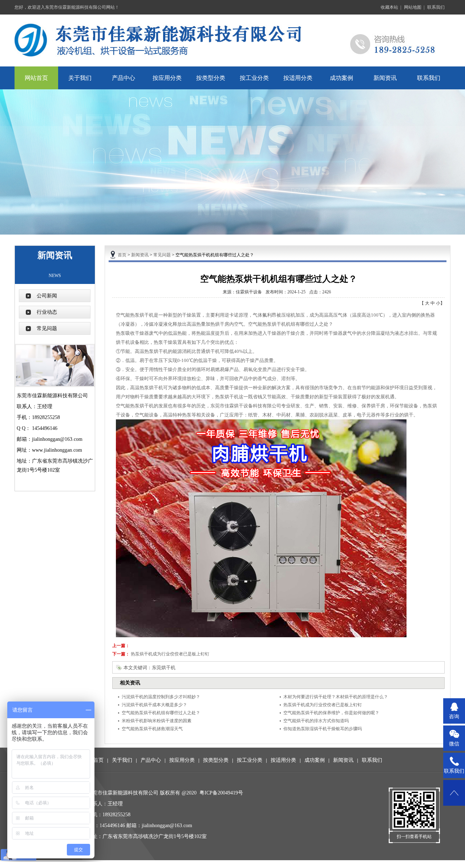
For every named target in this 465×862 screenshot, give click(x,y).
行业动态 (47, 312)
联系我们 (436, 7)
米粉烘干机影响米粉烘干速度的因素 (156, 720)
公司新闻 (47, 295)
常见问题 (47, 328)
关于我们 (80, 78)
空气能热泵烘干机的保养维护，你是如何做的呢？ (331, 712)
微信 (454, 744)
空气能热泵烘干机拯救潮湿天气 (152, 728)
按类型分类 (210, 78)
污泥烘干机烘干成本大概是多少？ (154, 704)
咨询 (454, 716)
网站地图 (412, 7)
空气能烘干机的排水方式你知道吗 (316, 720)
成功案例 (341, 78)
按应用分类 (167, 78)
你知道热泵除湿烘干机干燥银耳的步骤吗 (322, 728)
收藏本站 (389, 7)
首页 (122, 254)
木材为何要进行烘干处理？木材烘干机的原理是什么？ (335, 696)
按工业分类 (254, 78)
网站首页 (36, 78)
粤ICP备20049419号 (221, 793)
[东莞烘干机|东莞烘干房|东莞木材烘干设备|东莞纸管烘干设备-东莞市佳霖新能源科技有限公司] (232, 39)
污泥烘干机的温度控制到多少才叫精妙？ (161, 696)
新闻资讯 (385, 78)
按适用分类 (297, 78)
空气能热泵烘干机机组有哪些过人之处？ (161, 712)
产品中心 (123, 78)
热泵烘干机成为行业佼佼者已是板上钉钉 (170, 653)
